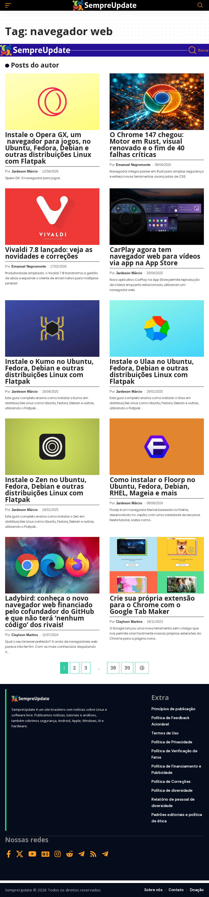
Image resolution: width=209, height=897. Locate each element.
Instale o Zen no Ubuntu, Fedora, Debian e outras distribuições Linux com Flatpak (45, 489)
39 (127, 668)
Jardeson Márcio (24, 171)
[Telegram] (81, 854)
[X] (19, 854)
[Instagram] (57, 854)
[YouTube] (32, 854)
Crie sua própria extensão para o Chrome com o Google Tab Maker (152, 604)
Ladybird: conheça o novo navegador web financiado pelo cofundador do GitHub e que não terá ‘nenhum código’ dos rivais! (49, 611)
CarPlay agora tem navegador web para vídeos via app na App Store (155, 256)
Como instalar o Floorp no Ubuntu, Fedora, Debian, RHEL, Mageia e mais (152, 486)
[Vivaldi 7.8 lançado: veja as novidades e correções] (52, 216)
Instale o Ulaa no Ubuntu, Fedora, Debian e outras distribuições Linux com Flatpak (152, 371)
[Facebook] (8, 854)
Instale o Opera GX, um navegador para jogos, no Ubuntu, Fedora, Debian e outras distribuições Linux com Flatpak (48, 148)
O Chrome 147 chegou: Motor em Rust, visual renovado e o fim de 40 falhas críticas (147, 144)
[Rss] (93, 854)
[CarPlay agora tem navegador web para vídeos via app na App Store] (157, 216)
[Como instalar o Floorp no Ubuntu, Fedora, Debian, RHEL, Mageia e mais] (157, 446)
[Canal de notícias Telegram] (105, 854)
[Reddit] (69, 854)
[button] (9, 5)
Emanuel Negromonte (133, 165)
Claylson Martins (24, 635)
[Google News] (45, 854)
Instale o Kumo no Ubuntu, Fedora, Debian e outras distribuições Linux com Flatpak (49, 371)
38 (113, 668)
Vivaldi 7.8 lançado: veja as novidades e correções (49, 253)
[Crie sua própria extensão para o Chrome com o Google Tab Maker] (157, 565)
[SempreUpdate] (104, 5)
